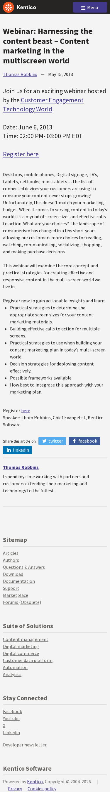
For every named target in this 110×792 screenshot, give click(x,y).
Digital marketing (21, 646)
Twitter (55, 441)
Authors (11, 560)
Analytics (12, 674)
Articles (10, 553)
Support (11, 588)
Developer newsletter (25, 745)
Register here (21, 154)
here (25, 410)
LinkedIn (20, 450)
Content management (25, 639)
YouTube (11, 718)
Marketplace (15, 595)
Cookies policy (42, 788)
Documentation (19, 581)
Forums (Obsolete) (22, 602)
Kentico (35, 781)
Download (13, 574)
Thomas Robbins (20, 74)
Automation (15, 667)
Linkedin (11, 732)
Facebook (87, 441)
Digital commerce (21, 653)
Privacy (15, 788)
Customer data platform (28, 660)
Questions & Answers (24, 567)
